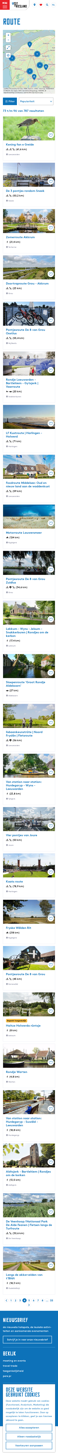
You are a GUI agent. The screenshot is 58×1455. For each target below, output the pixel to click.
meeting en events (14, 1360)
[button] (46, 68)
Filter (12, 101)
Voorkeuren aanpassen (29, 1445)
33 (51, 1300)
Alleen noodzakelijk (29, 1436)
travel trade (10, 1365)
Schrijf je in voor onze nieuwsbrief (27, 1339)
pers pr (7, 1376)
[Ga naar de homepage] (19, 5)
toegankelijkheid (13, 1370)
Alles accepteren (29, 1427)
